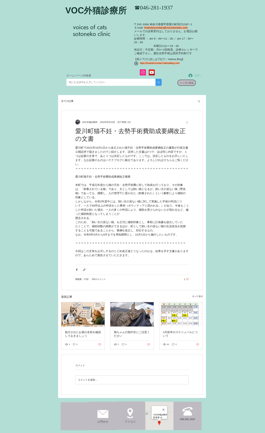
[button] (199, 101)
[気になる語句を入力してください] (159, 82)
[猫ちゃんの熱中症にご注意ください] (132, 314)
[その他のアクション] (187, 122)
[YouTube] (152, 72)
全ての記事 (67, 101)
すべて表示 (197, 296)
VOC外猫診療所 (96, 10)
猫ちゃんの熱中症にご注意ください (132, 334)
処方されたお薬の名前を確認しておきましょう (83, 334)
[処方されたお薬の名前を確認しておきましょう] (83, 314)
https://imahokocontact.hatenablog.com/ (160, 63)
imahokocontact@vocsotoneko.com (166, 27)
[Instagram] (143, 72)
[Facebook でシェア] (76, 269)
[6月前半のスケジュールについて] (181, 314)
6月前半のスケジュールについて (180, 334)
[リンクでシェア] (84, 269)
